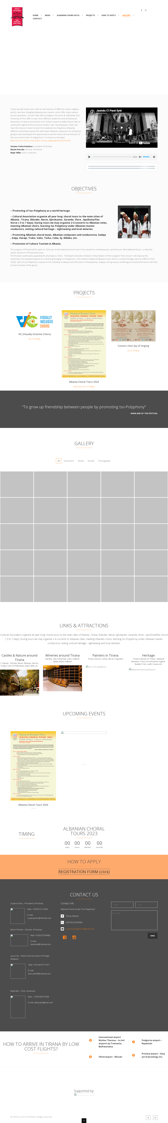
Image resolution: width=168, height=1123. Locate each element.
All (59, 460)
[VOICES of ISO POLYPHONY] (17, 24)
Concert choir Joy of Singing (133, 345)
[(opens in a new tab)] (34, 320)
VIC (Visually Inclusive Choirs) (34, 334)
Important (77, 386)
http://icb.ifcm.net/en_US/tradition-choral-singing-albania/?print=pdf (40, 140)
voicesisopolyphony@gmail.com (80, 928)
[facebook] (141, 10)
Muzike (91, 460)
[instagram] (145, 10)
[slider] (112, 157)
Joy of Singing (34, 338)
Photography (104, 460)
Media (81, 460)
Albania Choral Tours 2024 (84, 381)
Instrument (69, 460)
